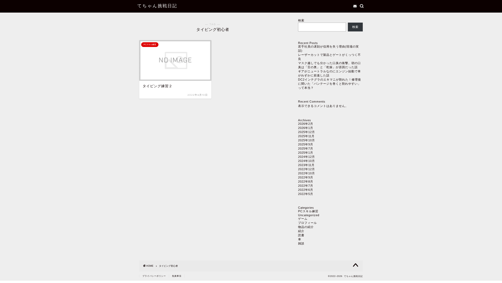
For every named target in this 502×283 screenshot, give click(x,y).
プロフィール (307, 222)
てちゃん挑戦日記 (157, 5)
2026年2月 (305, 123)
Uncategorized (308, 215)
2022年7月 (305, 185)
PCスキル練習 (308, 211)
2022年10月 (306, 173)
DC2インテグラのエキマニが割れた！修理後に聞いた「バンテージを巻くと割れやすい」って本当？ (329, 83)
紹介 (301, 231)
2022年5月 (305, 194)
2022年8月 (305, 181)
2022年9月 (305, 177)
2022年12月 (306, 169)
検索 (301, 20)
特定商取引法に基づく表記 (329, 10)
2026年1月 (305, 128)
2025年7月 (305, 148)
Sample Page (319, 2)
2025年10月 (306, 140)
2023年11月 (306, 165)
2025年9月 (305, 144)
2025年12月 (306, 132)
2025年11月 (306, 136)
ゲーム (302, 218)
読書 (301, 235)
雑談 (301, 243)
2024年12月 (306, 156)
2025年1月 (305, 152)
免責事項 (176, 276)
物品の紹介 (306, 227)
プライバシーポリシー (325, 6)
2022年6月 (305, 189)
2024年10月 (306, 161)
